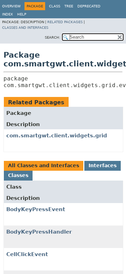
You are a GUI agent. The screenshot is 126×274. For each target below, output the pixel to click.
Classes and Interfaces (25, 28)
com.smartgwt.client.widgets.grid (56, 135)
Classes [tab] (18, 175)
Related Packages (65, 22)
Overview (11, 6)
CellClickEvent (27, 254)
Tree (68, 6)
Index (7, 14)
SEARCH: (52, 37)
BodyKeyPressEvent (35, 209)
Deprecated (88, 6)
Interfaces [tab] (103, 165)
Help (21, 14)
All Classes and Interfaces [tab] (43, 165)
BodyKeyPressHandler (39, 232)
